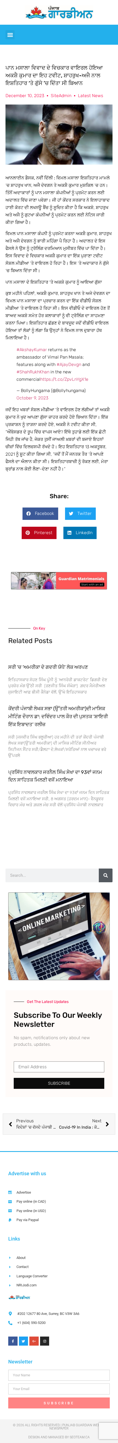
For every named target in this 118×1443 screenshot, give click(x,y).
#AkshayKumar (31, 349)
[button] (10, 34)
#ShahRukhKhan (32, 371)
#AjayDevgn (69, 364)
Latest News (90, 95)
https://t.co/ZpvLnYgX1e (64, 379)
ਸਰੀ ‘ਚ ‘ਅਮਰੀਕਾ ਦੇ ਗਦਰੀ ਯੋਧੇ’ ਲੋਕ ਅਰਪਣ (48, 667)
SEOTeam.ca (80, 1437)
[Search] (106, 875)
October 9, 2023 (32, 398)
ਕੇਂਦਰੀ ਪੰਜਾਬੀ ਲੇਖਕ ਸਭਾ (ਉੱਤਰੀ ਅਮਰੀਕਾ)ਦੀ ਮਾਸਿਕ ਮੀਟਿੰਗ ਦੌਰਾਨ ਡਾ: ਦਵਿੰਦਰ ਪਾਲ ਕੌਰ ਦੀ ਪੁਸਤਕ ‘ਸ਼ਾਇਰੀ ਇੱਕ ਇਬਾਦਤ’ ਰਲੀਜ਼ (58, 717)
